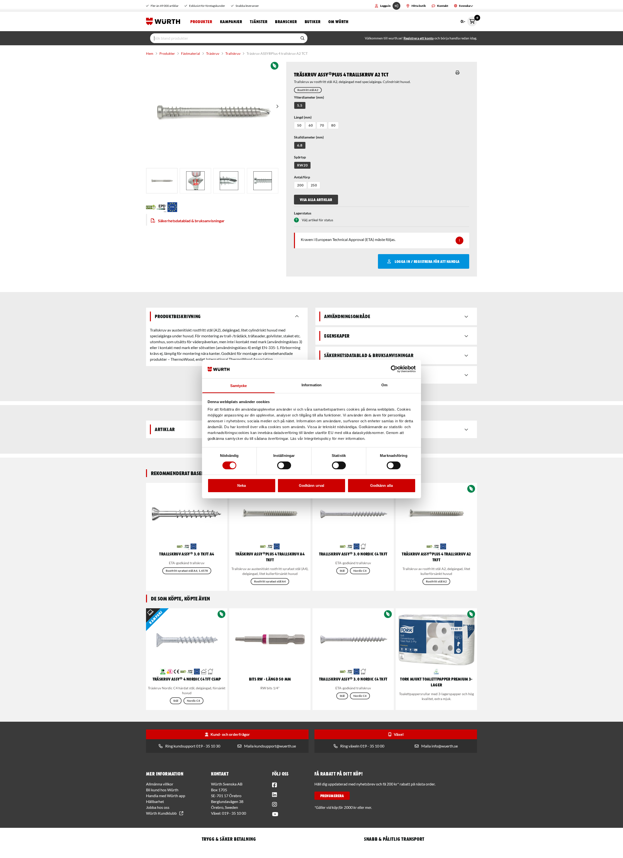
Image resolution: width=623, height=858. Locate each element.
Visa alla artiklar (316, 199)
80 (333, 125)
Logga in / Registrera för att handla (427, 261)
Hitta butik (419, 6)
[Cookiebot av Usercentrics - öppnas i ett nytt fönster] (394, 369)
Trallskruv (232, 53)
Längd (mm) (303, 117)
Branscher (286, 21)
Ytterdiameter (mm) (309, 97)
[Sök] (302, 38)
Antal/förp (302, 177)
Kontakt (442, 6)
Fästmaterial (190, 53)
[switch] (284, 465)
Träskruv (212, 53)
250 (314, 185)
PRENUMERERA (332, 795)
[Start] (164, 21)
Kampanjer (231, 21)
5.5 (299, 105)
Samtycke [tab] (238, 386)
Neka (241, 485)
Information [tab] (311, 385)
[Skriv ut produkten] (457, 72)
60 (311, 125)
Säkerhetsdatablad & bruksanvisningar (191, 220)
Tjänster (258, 21)
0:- (469, 20)
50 (299, 125)
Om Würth (338, 21)
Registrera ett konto (418, 38)
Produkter (201, 21)
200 (300, 185)
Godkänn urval (311, 485)
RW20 (302, 165)
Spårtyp (300, 157)
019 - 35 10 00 (234, 813)
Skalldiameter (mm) (309, 137)
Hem (149, 53)
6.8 (299, 145)
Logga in (385, 6)
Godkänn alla (381, 485)
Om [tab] (384, 385)
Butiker (313, 21)
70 (322, 125)
